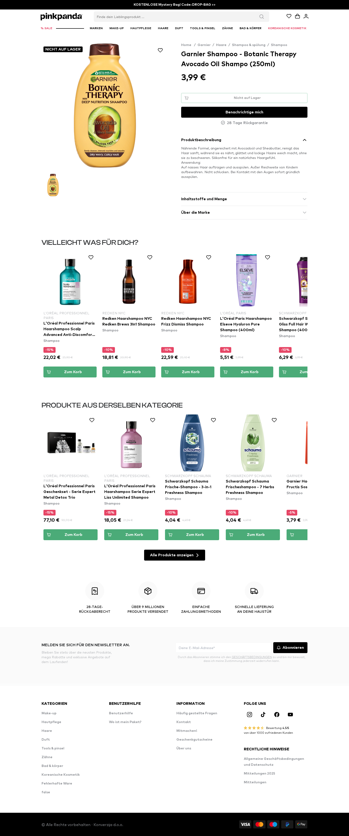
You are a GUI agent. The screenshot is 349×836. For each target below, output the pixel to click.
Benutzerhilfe (121, 713)
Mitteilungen (255, 782)
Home (188, 45)
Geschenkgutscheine (194, 739)
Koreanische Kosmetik (61, 774)
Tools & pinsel (53, 748)
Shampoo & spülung (248, 45)
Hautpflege (51, 722)
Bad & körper (52, 766)
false (46, 792)
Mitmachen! (186, 731)
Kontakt (183, 722)
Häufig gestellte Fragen (196, 713)
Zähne (47, 757)
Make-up (49, 713)
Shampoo (279, 45)
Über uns (183, 748)
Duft (46, 739)
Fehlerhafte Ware (57, 783)
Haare (221, 45)
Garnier (204, 45)
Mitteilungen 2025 (259, 773)
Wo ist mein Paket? (125, 722)
